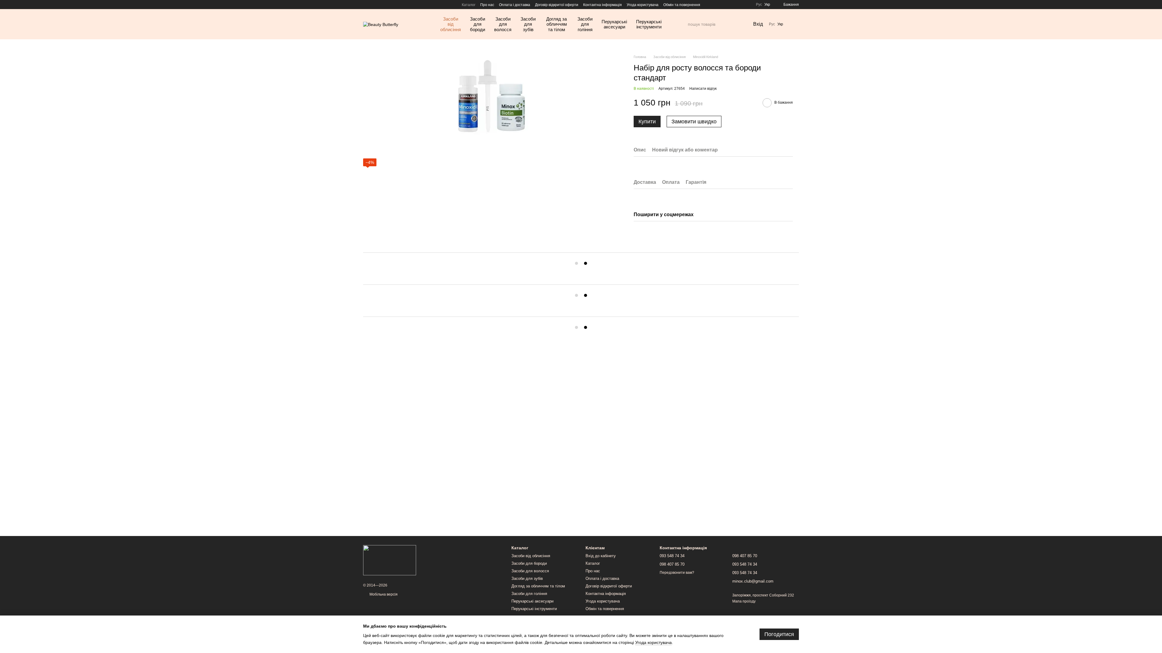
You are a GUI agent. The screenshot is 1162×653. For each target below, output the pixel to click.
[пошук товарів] (683, 24)
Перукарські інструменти (648, 24)
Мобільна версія (383, 594)
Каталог (468, 5)
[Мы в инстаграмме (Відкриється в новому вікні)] (365, 4)
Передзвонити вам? (677, 572)
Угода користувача (642, 5)
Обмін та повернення (681, 5)
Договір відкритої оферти (556, 5)
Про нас (487, 5)
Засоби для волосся (502, 24)
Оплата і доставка (514, 5)
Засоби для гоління (584, 24)
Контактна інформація (602, 5)
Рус (759, 4)
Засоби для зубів (528, 24)
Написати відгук (703, 88)
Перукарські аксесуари (614, 24)
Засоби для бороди (477, 24)
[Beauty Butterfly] (389, 560)
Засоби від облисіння (450, 24)
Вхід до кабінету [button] (601, 556)
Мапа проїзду (744, 601)
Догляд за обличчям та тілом (556, 24)
